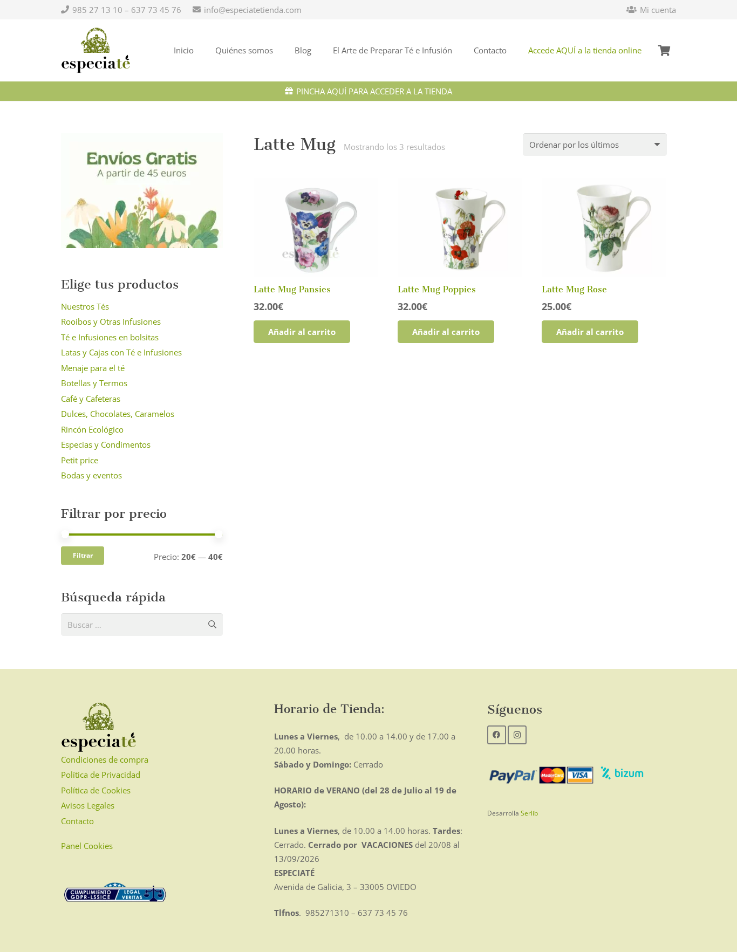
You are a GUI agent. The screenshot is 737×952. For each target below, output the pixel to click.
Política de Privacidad (100, 774)
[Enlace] (96, 50)
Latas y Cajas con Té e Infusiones (121, 352)
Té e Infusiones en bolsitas (110, 337)
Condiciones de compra (104, 759)
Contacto (77, 821)
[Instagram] (517, 734)
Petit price (79, 460)
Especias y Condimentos (106, 444)
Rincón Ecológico (92, 429)
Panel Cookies (87, 845)
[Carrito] (664, 50)
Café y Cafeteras (90, 398)
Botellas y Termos (94, 383)
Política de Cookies (96, 790)
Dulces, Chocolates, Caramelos (117, 413)
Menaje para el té (93, 367)
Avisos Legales (87, 805)
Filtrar (83, 555)
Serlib (529, 813)
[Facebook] (496, 734)
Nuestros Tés (85, 306)
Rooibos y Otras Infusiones (111, 321)
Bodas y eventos (91, 475)
